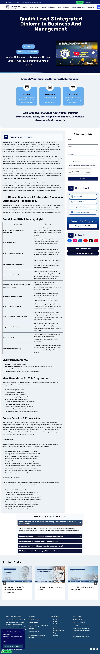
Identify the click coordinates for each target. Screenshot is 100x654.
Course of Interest (74, 162)
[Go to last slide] (4, 583)
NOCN (55, 626)
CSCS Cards (66, 7)
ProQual (55, 621)
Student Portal (89, 2)
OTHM (55, 619)
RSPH (54, 628)
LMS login (56, 635)
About (31, 7)
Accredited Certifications (78, 7)
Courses (37, 7)
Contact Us (91, 7)
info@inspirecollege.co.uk (81, 637)
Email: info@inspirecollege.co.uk (32, 2)
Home (25, 7)
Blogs (59, 7)
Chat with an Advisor (13, 646)
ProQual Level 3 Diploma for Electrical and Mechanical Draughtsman (14, 589)
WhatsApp (79, 2)
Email (70, 147)
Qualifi (55, 624)
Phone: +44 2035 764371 (13, 2)
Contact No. (72, 154)
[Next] (95, 583)
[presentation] (17, 574)
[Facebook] (94, 649)
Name (69, 139)
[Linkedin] (97, 649)
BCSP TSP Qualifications (48, 7)
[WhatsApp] (91, 649)
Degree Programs (58, 630)
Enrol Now (83, 179)
